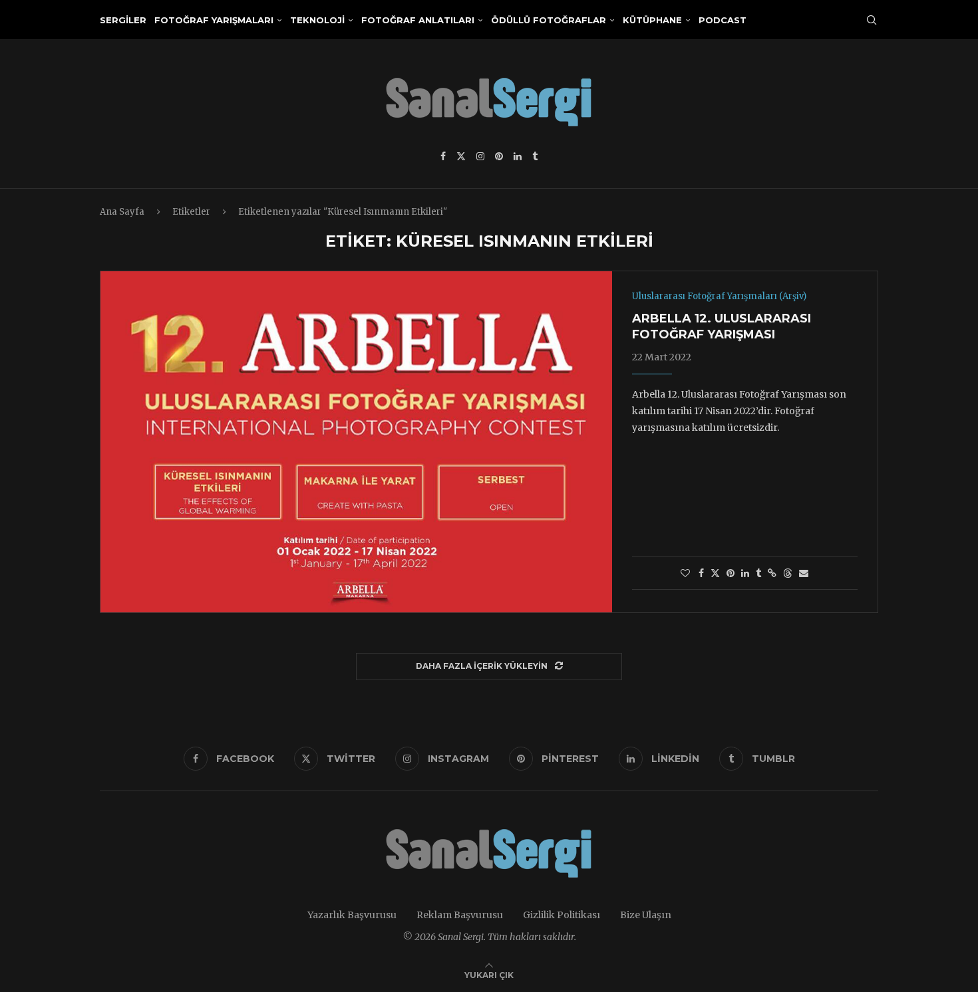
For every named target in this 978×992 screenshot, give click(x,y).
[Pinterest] (499, 156)
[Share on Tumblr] (758, 573)
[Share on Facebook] (701, 573)
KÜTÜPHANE (652, 20)
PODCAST (722, 20)
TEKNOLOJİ (317, 20)
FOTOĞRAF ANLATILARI (417, 20)
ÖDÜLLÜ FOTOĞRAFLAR (548, 20)
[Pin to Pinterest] (730, 573)
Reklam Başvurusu (459, 915)
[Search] (871, 20)
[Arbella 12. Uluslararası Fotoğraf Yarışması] (356, 441)
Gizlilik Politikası (561, 915)
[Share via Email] (803, 573)
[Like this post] (685, 573)
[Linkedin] (518, 156)
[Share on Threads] (787, 573)
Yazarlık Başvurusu (352, 915)
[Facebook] (443, 156)
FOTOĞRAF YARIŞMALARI (213, 20)
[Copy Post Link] (772, 573)
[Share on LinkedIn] (745, 573)
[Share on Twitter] (715, 573)
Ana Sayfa (122, 211)
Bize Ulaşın (645, 915)
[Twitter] (461, 156)
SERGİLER (123, 20)
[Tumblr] (535, 156)
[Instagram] (480, 156)
